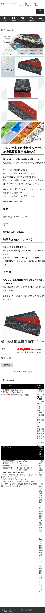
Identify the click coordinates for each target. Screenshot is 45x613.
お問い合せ (22, 20)
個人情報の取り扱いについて (9, 610)
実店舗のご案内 (8, 611)
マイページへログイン (25, 5)
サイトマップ (40, 20)
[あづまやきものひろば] (8, 4)
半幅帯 (10, 30)
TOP (4, 20)
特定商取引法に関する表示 (25, 610)
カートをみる (35, 5)
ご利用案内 (13, 20)
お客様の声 (32, 20)
